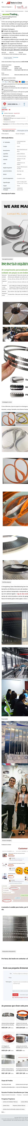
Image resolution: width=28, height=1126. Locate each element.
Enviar (15, 995)
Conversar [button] (15, 57)
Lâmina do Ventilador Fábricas (10, 1102)
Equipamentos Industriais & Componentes (14, 11)
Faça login (5, 124)
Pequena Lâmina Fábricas (19, 1105)
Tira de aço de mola (6, 1084)
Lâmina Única (6, 1105)
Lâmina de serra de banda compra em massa (13, 1109)
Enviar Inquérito (8, 58)
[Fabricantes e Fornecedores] (14, 2)
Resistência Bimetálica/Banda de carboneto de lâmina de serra (9, 1087)
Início (3, 11)
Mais (3, 1112)
